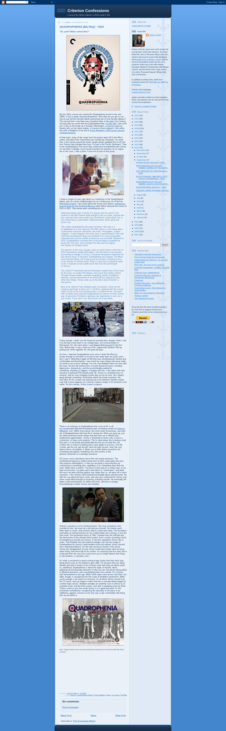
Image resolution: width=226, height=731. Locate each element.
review (108, 345)
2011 (137, 222)
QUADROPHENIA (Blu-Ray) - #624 (151, 187)
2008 (137, 231)
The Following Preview (144, 299)
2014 (137, 141)
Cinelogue (138, 280)
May (139, 205)
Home (93, 715)
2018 (137, 128)
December (141, 150)
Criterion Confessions (88, 10)
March (140, 211)
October (140, 157)
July (139, 198)
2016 (137, 135)
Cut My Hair (111, 123)
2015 (137, 138)
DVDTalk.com (155, 82)
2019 (137, 125)
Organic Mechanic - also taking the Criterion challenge (149, 284)
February (141, 214)
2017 (137, 132)
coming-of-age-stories (85, 695)
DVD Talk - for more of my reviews (149, 265)
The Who (123, 695)
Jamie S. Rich (155, 35)
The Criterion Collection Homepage (149, 257)
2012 (137, 148)
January (140, 217)
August (140, 195)
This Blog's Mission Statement (147, 254)
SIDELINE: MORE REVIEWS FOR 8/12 (152, 191)
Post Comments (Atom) (84, 721)
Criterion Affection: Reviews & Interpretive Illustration (147, 276)
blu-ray (73, 695)
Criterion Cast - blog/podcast (146, 273)
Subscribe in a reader (141, 26)
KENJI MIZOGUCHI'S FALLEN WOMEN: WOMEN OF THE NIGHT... (152, 167)
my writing (115, 695)
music (108, 695)
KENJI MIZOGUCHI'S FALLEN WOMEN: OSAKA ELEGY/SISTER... (152, 183)
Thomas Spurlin (141, 296)
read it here (69, 204)
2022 (137, 115)
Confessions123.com (141, 92)
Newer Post (66, 715)
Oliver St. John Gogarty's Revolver (149, 293)
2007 (137, 235)
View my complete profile (145, 106)
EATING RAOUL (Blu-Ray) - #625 (150, 163)
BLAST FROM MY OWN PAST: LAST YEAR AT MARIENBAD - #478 (151, 178)
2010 (137, 225)
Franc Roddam (99, 695)
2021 (137, 119)
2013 (137, 145)
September (142, 160)
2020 (137, 122)
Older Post (120, 715)
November (141, 153)
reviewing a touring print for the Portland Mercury (92, 205)
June (139, 201)
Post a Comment (70, 707)
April (139, 208)
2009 (137, 228)
